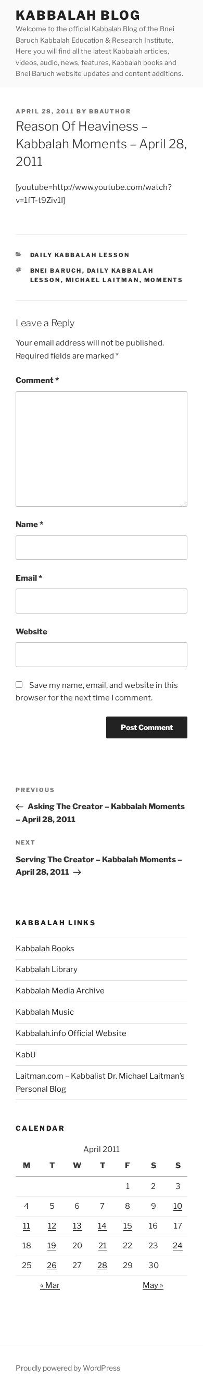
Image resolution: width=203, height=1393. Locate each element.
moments (164, 280)
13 (77, 1226)
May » (153, 1285)
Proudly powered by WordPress (68, 1367)
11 (26, 1226)
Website (31, 631)
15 (127, 1226)
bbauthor (110, 111)
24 (178, 1245)
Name (29, 524)
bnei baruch (56, 270)
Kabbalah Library (47, 969)
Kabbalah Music (45, 1012)
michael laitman (102, 280)
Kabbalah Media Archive (60, 990)
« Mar (50, 1285)
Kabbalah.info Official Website (71, 1033)
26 (52, 1265)
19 (51, 1245)
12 (52, 1226)
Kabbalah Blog (78, 15)
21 (102, 1245)
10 (177, 1206)
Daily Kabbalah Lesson (80, 255)
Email (29, 578)
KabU (26, 1054)
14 (102, 1226)
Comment (37, 380)
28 (102, 1265)
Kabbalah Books (45, 948)
